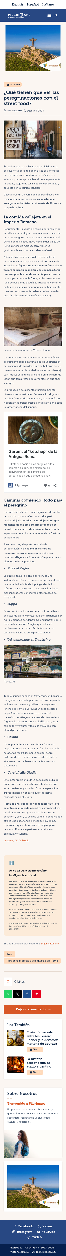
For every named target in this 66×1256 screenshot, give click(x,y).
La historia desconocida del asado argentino (39, 1062)
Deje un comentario (31, 1009)
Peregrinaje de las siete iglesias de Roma (32, 961)
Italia (9, 954)
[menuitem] (17, 4)
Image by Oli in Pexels (16, 840)
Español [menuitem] (33, 4)
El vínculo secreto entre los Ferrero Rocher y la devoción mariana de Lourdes (42, 1038)
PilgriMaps (16, 1247)
